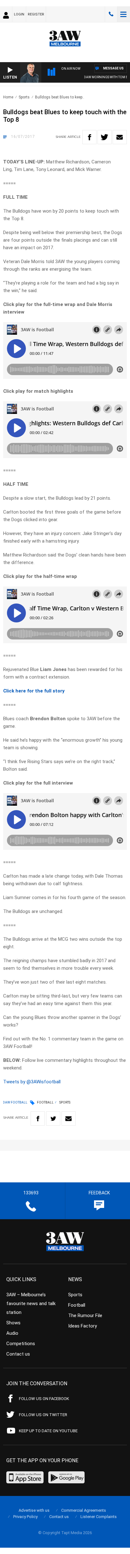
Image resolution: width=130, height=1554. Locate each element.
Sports (24, 97)
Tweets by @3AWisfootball (32, 1082)
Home (8, 97)
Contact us (18, 1354)
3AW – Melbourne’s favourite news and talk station (31, 1303)
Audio (12, 1333)
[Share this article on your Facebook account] (89, 137)
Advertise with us (34, 1510)
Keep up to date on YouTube (48, 1430)
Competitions (20, 1343)
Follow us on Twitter (43, 1414)
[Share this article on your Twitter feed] (105, 137)
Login (19, 14)
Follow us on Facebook (44, 1398)
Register (36, 14)
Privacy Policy (25, 1516)
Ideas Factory (82, 1326)
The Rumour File (85, 1315)
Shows (13, 1323)
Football (45, 1102)
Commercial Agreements (83, 1510)
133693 (111, 14)
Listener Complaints (98, 1516)
